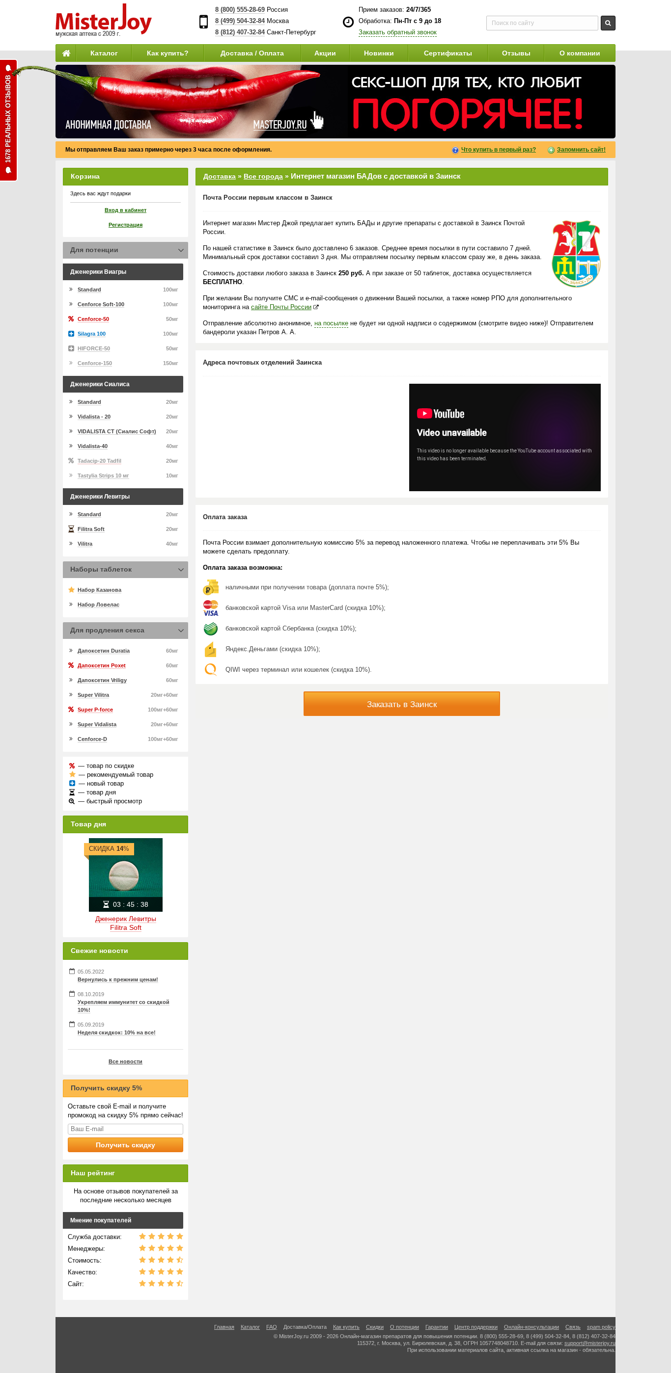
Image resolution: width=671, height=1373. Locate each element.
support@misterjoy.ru (589, 1343)
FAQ (271, 1327)
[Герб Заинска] (576, 254)
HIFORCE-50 (94, 348)
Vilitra (85, 544)
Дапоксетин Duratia (104, 651)
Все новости (125, 1061)
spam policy (601, 1327)
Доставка (219, 176)
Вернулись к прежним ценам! (118, 979)
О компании (579, 53)
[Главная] (66, 53)
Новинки (379, 53)
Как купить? (168, 53)
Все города (263, 176)
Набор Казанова (99, 590)
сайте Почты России (281, 307)
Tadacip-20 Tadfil (99, 461)
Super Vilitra (93, 695)
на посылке (331, 323)
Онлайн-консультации (531, 1327)
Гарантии (436, 1327)
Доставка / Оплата (252, 53)
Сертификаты (448, 53)
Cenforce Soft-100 (101, 304)
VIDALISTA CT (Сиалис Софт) (117, 431)
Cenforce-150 (95, 363)
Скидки (375, 1327)
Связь (573, 1327)
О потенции (404, 1327)
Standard (89, 289)
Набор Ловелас (98, 604)
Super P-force (95, 710)
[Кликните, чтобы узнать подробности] (335, 101)
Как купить (346, 1327)
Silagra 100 (92, 334)
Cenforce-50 (93, 319)
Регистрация (125, 225)
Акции (325, 53)
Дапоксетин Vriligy (102, 680)
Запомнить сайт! (581, 149)
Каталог (104, 53)
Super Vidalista (97, 724)
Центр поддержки (476, 1327)
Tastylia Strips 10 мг (103, 475)
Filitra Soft (91, 529)
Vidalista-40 (93, 446)
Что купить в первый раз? (498, 149)
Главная (224, 1327)
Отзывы (516, 53)
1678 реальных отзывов (8, 119)
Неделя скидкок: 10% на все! (117, 1032)
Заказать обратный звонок (398, 32)
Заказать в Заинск (402, 704)
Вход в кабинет (125, 210)
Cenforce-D (92, 739)
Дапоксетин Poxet (102, 665)
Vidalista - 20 (94, 417)
